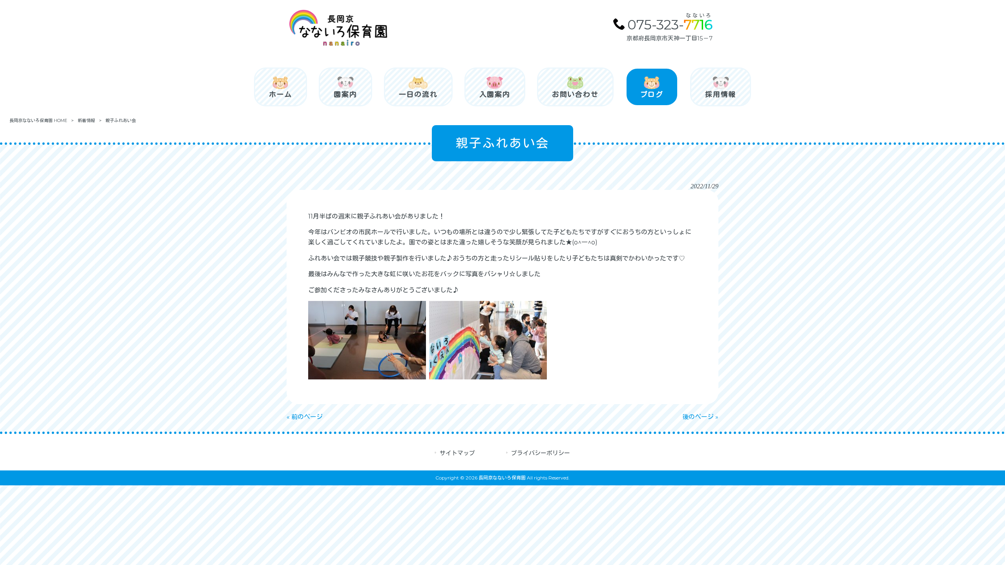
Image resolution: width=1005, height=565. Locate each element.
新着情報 (86, 120)
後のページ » (700, 417)
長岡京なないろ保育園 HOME (38, 120)
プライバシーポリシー (540, 453)
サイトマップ (457, 453)
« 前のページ (305, 417)
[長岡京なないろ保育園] (338, 45)
